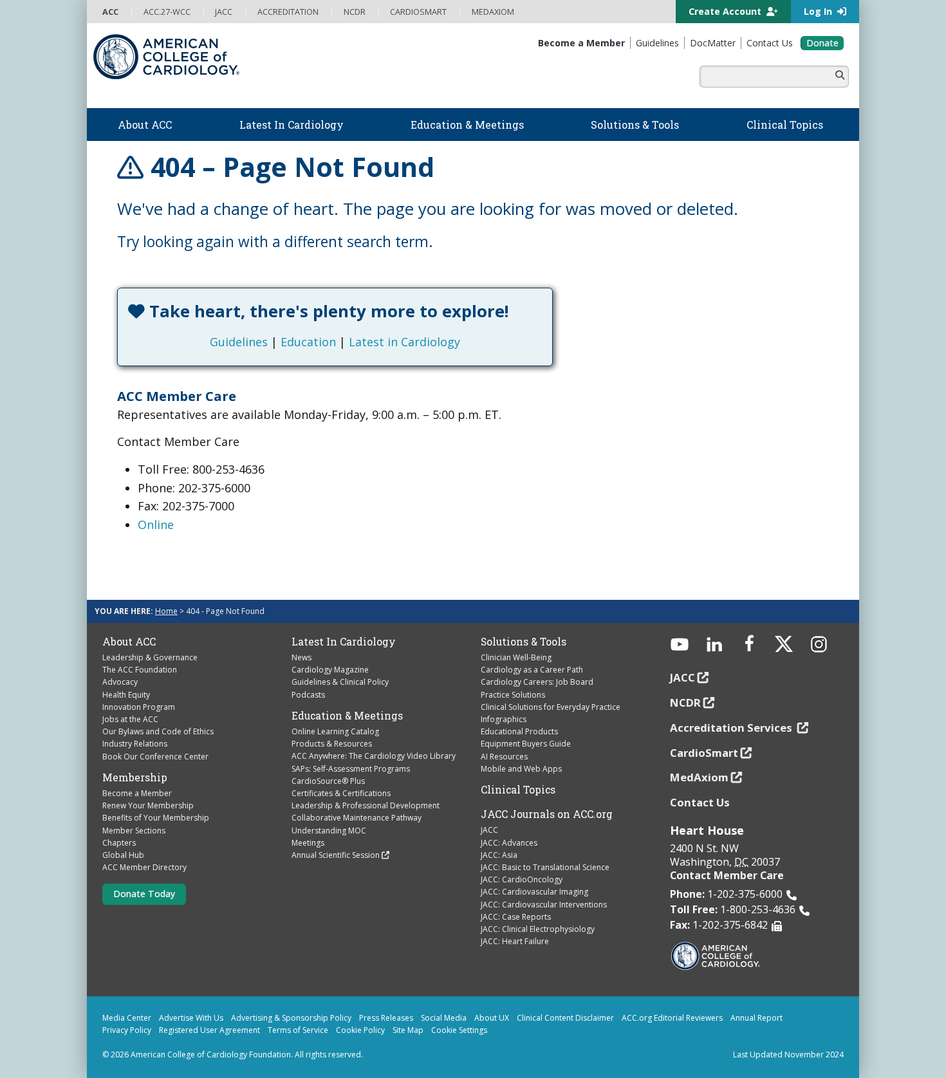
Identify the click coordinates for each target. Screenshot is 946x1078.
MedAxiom (699, 777)
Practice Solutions (513, 694)
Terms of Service (298, 1030)
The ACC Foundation (139, 669)
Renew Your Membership (148, 805)
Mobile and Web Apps (521, 768)
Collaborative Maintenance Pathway (357, 817)
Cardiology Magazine (330, 669)
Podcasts (308, 694)
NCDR (685, 702)
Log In (819, 11)
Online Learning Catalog (335, 731)
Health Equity (126, 694)
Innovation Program (138, 707)
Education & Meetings (347, 715)
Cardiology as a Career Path (532, 669)
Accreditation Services (732, 727)
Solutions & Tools (523, 641)
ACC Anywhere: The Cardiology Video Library (374, 755)
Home (166, 611)
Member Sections (133, 830)
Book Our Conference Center (155, 756)
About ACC (129, 641)
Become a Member (137, 793)
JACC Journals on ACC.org (547, 814)
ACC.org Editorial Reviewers (672, 1017)
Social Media (444, 1017)
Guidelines (239, 341)
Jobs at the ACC (130, 719)
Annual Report (756, 1017)
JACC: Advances (509, 842)
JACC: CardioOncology (521, 879)
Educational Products (519, 731)
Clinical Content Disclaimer (565, 1017)
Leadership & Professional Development (366, 805)
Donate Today (144, 893)
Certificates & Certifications (341, 793)
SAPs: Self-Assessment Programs (351, 768)
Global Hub (123, 855)
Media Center (126, 1017)
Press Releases (386, 1017)
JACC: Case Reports (516, 916)
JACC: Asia (499, 855)
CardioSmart (704, 752)
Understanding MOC (329, 830)
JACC (489, 829)
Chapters (119, 842)
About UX (491, 1017)
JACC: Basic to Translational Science (545, 867)
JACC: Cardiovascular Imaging (534, 891)
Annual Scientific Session (336, 855)
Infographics (503, 719)
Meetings (308, 842)
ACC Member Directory (144, 867)
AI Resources (504, 756)
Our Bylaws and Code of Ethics (158, 731)
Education (308, 341)
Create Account (726, 11)
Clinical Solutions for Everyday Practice (550, 707)
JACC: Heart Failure (515, 941)
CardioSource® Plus (328, 781)
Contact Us (700, 802)
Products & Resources (332, 743)
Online (156, 524)
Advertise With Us (191, 1017)
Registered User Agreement (209, 1030)
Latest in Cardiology (404, 341)
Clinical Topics (518, 789)
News (301, 657)
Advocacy (120, 681)
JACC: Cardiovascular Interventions (544, 904)
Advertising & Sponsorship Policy (291, 1017)
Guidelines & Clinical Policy (340, 681)
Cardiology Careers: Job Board (537, 681)
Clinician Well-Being (516, 657)
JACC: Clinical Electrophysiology (538, 929)
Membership (134, 777)
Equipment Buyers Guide (526, 743)
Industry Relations (134, 743)
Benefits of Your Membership (155, 817)
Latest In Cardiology (344, 641)
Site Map (408, 1030)
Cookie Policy (360, 1030)
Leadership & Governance (150, 657)
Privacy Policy (126, 1030)
